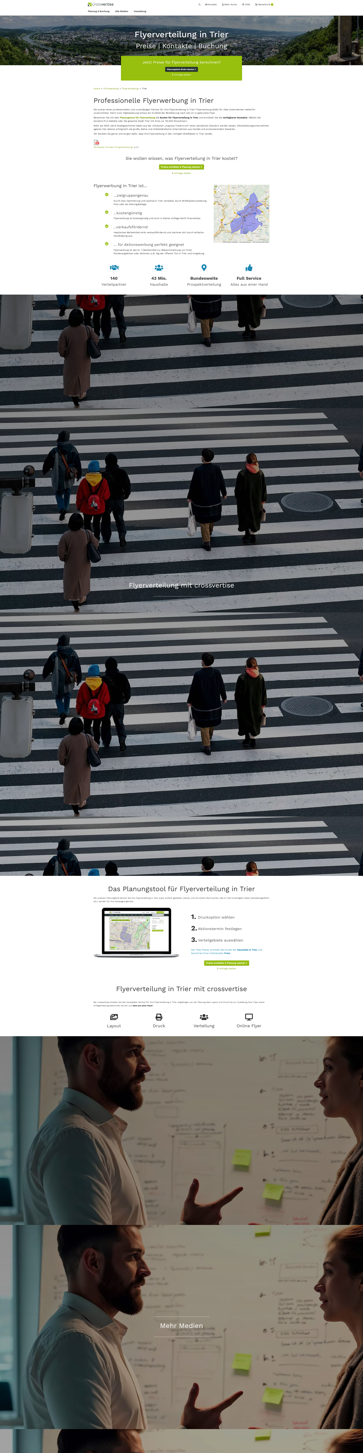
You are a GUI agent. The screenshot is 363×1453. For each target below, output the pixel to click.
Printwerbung (111, 88)
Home (97, 88)
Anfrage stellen (182, 74)
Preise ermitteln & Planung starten (181, 167)
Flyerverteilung (130, 88)
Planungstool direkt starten (181, 69)
